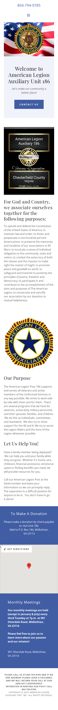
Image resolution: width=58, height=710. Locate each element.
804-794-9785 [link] (29, 5)
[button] (29, 15)
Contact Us (29, 104)
